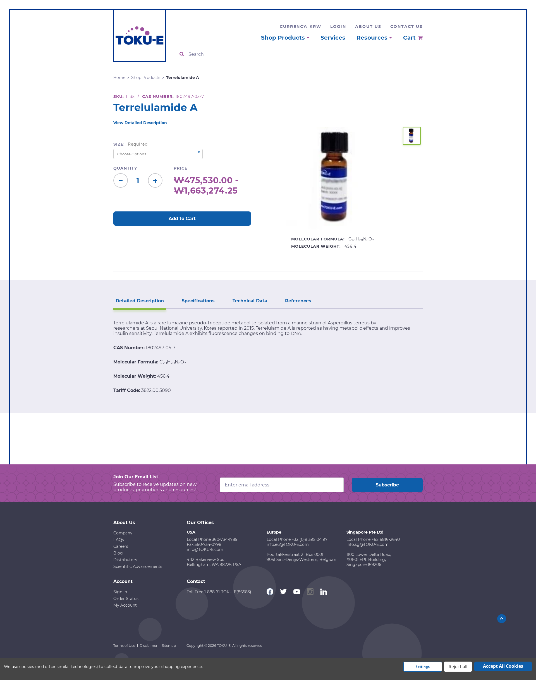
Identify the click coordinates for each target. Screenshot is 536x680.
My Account (125, 605)
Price (180, 168)
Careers (120, 546)
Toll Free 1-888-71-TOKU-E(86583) (219, 591)
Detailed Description (140, 300)
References (298, 300)
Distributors (125, 559)
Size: (130, 144)
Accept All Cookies (503, 666)
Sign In (120, 591)
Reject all (458, 667)
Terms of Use (124, 645)
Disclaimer (148, 645)
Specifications (198, 300)
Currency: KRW (300, 26)
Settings (423, 666)
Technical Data (250, 300)
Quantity (125, 168)
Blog (118, 553)
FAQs (118, 539)
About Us (368, 26)
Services (332, 37)
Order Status (125, 598)
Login (338, 26)
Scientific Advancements (137, 566)
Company (122, 533)
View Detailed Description (140, 122)
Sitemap (169, 645)
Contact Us (406, 26)
